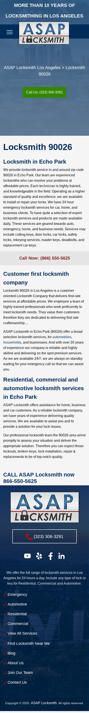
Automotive (17, 604)
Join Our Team (20, 672)
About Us (16, 663)
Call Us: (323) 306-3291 (44, 92)
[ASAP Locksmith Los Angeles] (44, 35)
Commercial (18, 624)
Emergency (17, 594)
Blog (11, 653)
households (12, 342)
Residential (17, 614)
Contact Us (17, 682)
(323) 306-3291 (48, 536)
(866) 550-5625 (55, 258)
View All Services (22, 633)
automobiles (61, 337)
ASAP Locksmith (44, 703)
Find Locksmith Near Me (29, 643)
